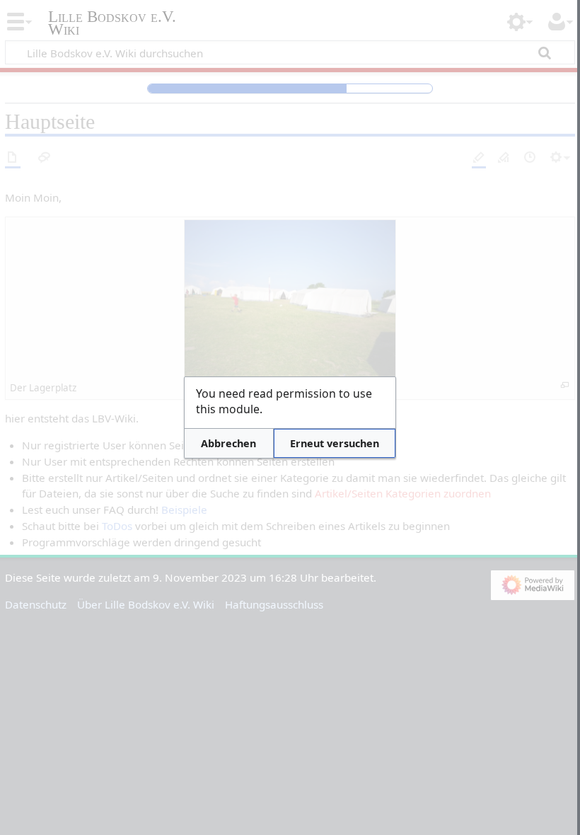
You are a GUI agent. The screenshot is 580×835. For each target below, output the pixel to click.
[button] (229, 443)
